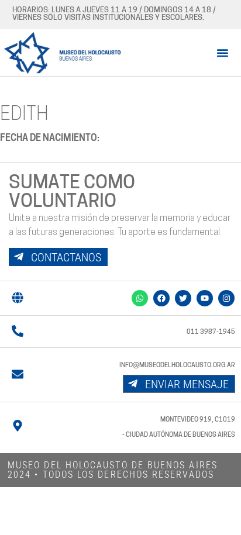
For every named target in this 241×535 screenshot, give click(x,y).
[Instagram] (226, 298)
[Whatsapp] (140, 298)
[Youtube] (205, 298)
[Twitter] (183, 298)
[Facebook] (161, 298)
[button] (223, 52)
